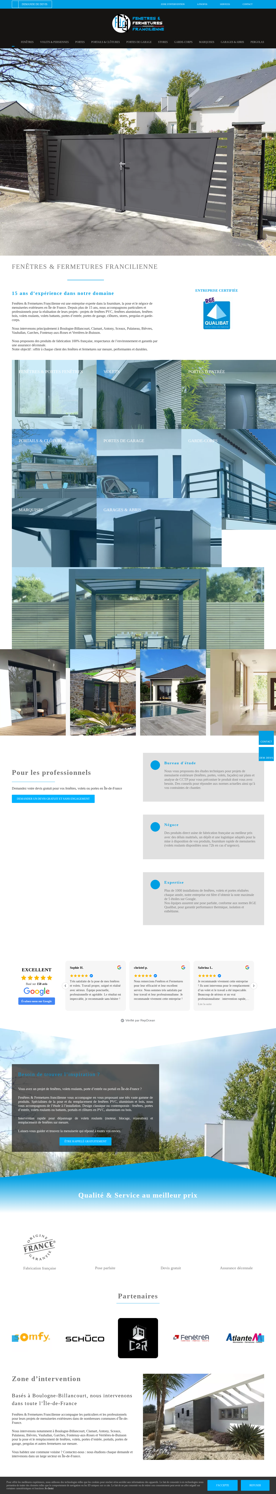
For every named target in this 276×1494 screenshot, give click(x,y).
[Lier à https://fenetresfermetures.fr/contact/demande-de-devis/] (266, 752)
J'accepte (222, 1485)
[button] (15, 1338)
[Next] (253, 985)
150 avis (42, 984)
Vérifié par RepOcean (140, 1020)
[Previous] (65, 985)
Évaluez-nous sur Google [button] (36, 1001)
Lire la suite (141, 1004)
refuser (255, 1485)
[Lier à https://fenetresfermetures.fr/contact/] (266, 736)
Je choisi (49, 1488)
